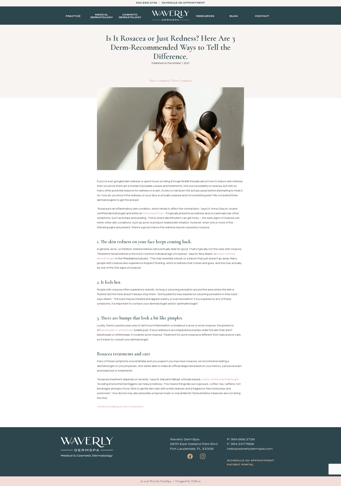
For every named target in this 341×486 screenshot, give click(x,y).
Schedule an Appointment (250, 460)
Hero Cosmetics (159, 80)
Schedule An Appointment (183, 3)
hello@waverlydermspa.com (250, 448)
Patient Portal (240, 464)
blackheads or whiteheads (116, 330)
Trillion (196, 481)
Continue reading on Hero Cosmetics (120, 406)
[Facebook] (190, 456)
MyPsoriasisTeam (153, 213)
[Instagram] (202, 456)
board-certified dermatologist (220, 379)
